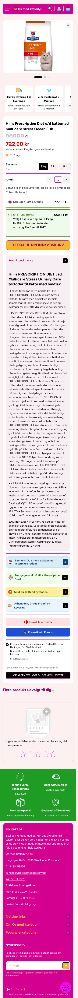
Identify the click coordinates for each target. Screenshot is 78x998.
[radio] (10, 202)
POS (37, 994)
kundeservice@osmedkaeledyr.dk (26, 872)
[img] (15, 136)
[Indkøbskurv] (67, 8)
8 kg (43, 167)
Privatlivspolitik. (12, 975)
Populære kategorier (22, 932)
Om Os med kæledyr (22, 924)
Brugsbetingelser (47, 973)
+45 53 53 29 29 (15, 879)
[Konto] (59, 8)
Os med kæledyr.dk (25, 994)
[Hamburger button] (9, 9)
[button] (38, 77)
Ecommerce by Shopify (56, 994)
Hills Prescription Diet (46, 667)
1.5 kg (64, 167)
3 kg (53, 167)
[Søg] (50, 8)
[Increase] (66, 179)
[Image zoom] (68, 25)
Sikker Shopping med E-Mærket (49, 107)
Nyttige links (16, 916)
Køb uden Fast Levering (28, 202)
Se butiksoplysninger (19, 659)
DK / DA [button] (15, 989)
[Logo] (28, 9)
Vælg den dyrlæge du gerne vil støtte (38, 675)
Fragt (27, 149)
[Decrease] (49, 179)
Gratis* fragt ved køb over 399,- (19, 107)
